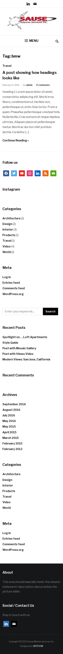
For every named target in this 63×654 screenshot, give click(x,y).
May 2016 (9, 421)
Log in (6, 277)
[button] (31, 40)
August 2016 (11, 409)
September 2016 (14, 404)
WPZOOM (38, 646)
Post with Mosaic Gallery (19, 348)
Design (7, 224)
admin (29, 85)
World (6, 252)
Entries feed (11, 282)
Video (6, 246)
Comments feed (13, 288)
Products (8, 235)
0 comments (43, 85)
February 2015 (12, 443)
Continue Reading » (15, 140)
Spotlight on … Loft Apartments (24, 337)
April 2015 (9, 432)
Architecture (11, 218)
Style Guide (10, 342)
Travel (6, 65)
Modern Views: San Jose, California (26, 359)
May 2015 (9, 426)
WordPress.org (13, 294)
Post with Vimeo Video (17, 354)
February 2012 (12, 449)
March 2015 (10, 438)
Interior (7, 229)
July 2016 (8, 415)
